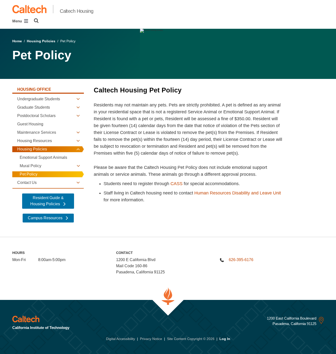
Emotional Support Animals (43, 157)
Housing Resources (34, 141)
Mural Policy (30, 166)
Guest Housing (30, 124)
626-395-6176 (241, 260)
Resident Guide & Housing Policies (47, 201)
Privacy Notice (151, 339)
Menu (17, 21)
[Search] (36, 20)
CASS (176, 183)
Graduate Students (33, 107)
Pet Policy (28, 174)
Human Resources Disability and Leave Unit (237, 193)
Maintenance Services (36, 132)
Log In (224, 339)
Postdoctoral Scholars (36, 116)
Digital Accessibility (120, 339)
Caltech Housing (76, 11)
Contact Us (27, 182)
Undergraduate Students (38, 99)
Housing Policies (41, 41)
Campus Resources (45, 218)
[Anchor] (188, 90)
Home (17, 41)
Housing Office (34, 89)
